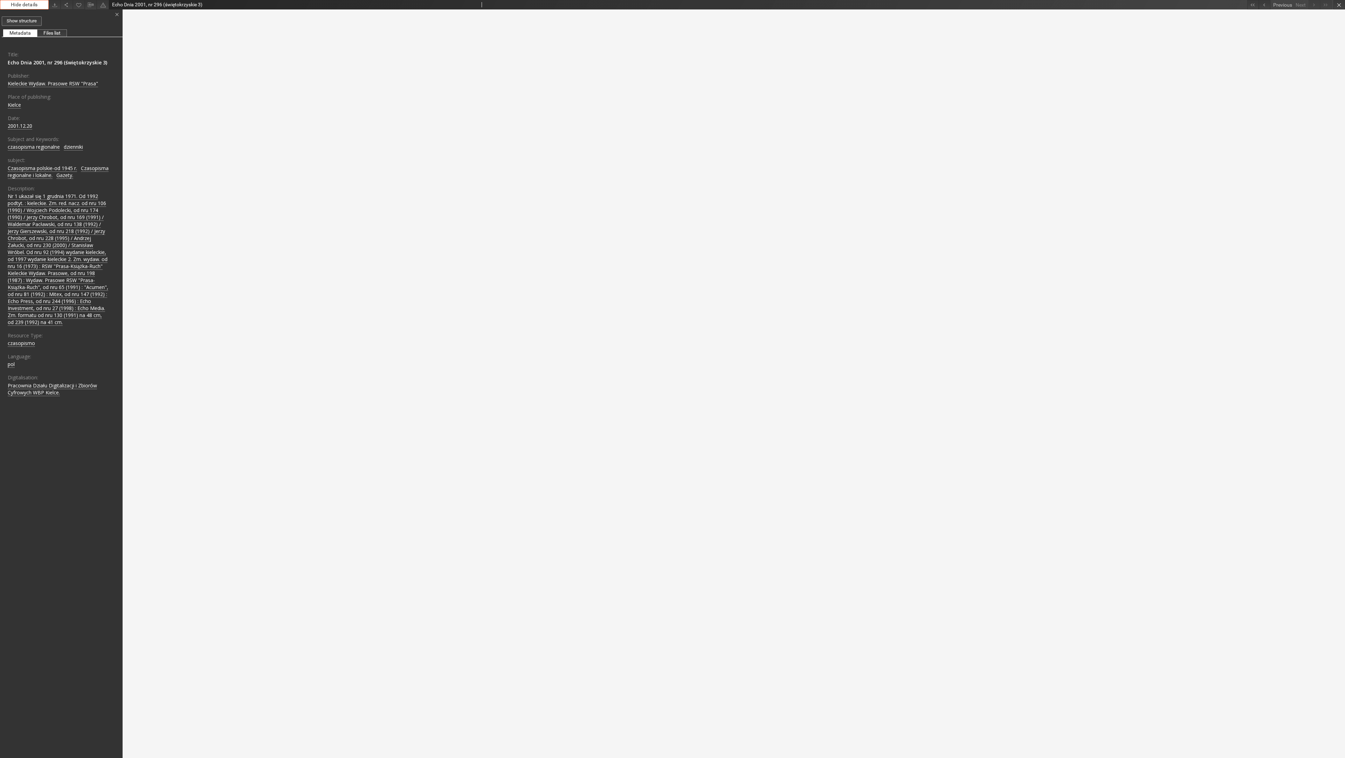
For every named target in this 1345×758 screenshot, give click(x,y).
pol (11, 364)
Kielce (14, 104)
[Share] (67, 4)
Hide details (24, 4)
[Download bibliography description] (91, 5)
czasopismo (21, 343)
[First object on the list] (1253, 4)
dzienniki (73, 146)
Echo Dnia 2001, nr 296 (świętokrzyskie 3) (57, 62)
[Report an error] (103, 4)
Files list (52, 33)
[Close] (1339, 4)
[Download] (55, 4)
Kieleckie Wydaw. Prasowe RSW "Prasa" (53, 83)
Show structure (22, 20)
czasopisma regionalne (34, 146)
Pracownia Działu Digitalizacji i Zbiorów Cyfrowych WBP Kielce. (52, 389)
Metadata (20, 33)
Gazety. (64, 175)
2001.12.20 (20, 125)
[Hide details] (117, 14)
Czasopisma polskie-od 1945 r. (42, 168)
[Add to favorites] (79, 4)
